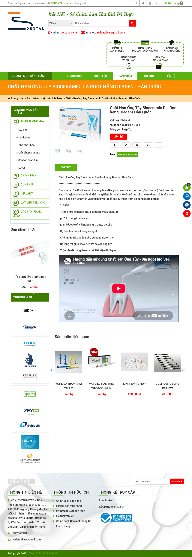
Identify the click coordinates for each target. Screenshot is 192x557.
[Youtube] (150, 3)
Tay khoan (24, 137)
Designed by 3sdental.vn (42, 553)
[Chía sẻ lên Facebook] (114, 145)
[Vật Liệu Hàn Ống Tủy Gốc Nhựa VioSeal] (101, 362)
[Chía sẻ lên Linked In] (148, 145)
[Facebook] (137, 3)
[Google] (157, 3)
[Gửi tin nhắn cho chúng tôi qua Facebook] (187, 205)
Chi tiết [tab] (66, 167)
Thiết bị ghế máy (32, 121)
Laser (21, 167)
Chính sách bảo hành (68, 500)
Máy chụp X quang (29, 152)
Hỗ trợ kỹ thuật (65, 515)
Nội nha (23, 129)
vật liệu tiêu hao (52, 98)
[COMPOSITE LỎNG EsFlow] (167, 362)
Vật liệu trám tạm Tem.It (68, 386)
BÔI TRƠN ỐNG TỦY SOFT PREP (30, 279)
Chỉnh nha (28, 175)
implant (26, 193)
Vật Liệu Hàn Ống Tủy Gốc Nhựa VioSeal (101, 386)
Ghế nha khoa (26, 145)
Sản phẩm (33, 98)
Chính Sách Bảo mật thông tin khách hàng (73, 524)
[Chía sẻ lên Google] (137, 145)
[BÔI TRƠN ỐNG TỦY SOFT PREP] (30, 252)
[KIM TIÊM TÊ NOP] (134, 362)
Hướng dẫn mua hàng (69, 505)
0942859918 (19, 533)
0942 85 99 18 (69, 32)
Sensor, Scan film (28, 160)
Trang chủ (16, 98)
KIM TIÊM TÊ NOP (134, 383)
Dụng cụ (26, 184)
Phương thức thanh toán (70, 510)
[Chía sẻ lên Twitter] (125, 145)
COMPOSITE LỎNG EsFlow (167, 386)
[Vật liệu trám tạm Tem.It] (68, 362)
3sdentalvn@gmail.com (111, 32)
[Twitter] (143, 3)
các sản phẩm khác (27, 214)
